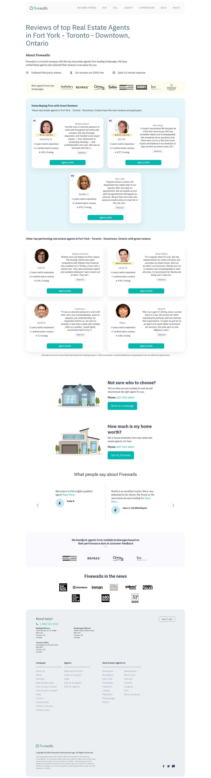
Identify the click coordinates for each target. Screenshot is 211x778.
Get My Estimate (120, 455)
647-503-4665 (125, 397)
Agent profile (67, 162)
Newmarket (130, 671)
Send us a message (122, 405)
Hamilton (107, 686)
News (39, 675)
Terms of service (44, 706)
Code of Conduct (72, 675)
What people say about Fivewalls (105, 474)
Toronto (128, 682)
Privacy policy (43, 709)
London (106, 690)
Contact (40, 698)
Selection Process (73, 671)
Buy (104, 7)
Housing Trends (86, 7)
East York (107, 678)
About (176, 7)
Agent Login (167, 619)
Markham (107, 694)
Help (38, 694)
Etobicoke (107, 682)
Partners (40, 678)
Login (66, 678)
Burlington (107, 675)
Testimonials (42, 702)
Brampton (107, 671)
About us (40, 671)
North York (129, 675)
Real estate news (45, 682)
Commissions (146, 7)
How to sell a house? (47, 690)
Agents (128, 7)
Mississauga (108, 698)
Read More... (69, 494)
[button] (38, 505)
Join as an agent (72, 682)
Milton (105, 702)
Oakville (128, 678)
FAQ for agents (72, 686)
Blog (163, 7)
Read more (82, 153)
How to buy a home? (46, 686)
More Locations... (132, 694)
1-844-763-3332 (49, 624)
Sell (115, 7)
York (126, 690)
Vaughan (128, 686)
